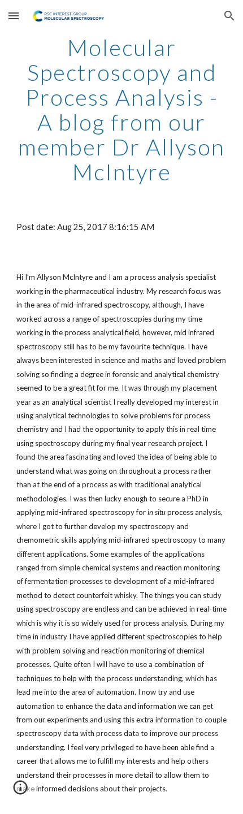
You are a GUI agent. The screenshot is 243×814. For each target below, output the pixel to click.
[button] (13, 15)
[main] (122, 110)
